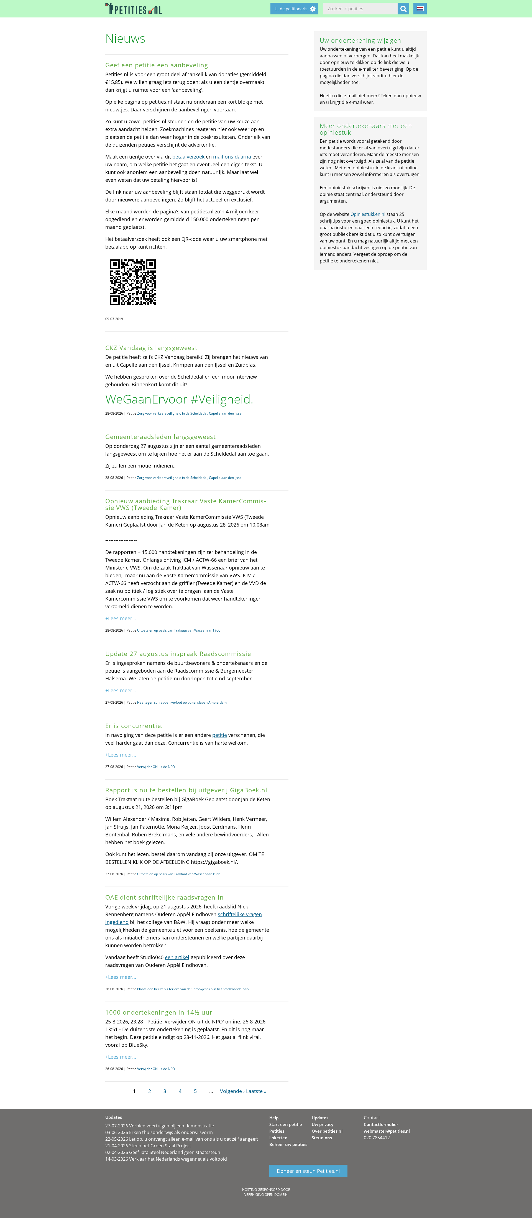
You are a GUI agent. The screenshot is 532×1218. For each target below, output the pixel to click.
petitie (219, 735)
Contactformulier (381, 1124)
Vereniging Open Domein (266, 1194)
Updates (320, 1117)
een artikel (177, 957)
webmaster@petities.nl (387, 1131)
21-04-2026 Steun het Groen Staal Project (148, 1146)
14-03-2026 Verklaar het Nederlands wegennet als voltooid (166, 1159)
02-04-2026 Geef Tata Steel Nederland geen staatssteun (162, 1152)
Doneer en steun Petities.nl (308, 1171)
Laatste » (256, 1091)
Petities (276, 1131)
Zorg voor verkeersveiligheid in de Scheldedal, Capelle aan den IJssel (189, 413)
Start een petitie (285, 1124)
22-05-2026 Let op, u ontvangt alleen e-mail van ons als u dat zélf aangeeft (181, 1139)
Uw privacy (322, 1124)
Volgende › (232, 1091)
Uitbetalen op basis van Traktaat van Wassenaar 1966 (178, 630)
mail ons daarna (232, 156)
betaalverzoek (188, 156)
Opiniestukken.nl (368, 214)
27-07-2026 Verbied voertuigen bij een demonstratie (159, 1126)
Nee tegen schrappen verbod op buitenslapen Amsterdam (182, 702)
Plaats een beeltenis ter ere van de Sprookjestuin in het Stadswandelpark (193, 989)
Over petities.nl (327, 1131)
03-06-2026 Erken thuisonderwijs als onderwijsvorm (159, 1132)
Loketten (278, 1137)
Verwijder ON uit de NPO (156, 766)
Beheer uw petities (288, 1144)
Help (273, 1117)
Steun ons (322, 1137)
